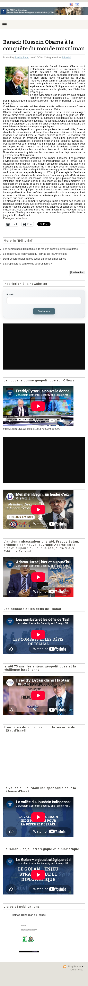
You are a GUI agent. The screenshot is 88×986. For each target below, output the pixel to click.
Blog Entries (74, 966)
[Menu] (4, 24)
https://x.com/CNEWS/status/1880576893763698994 (32, 428)
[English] (71, 4)
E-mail (10, 294)
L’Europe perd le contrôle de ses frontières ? (27, 263)
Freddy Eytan (22, 57)
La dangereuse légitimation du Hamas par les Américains (35, 253)
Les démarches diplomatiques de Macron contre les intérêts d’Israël (40, 249)
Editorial (66, 57)
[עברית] (77, 4)
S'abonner (44, 311)
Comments (76, 969)
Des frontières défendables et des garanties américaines (34, 258)
